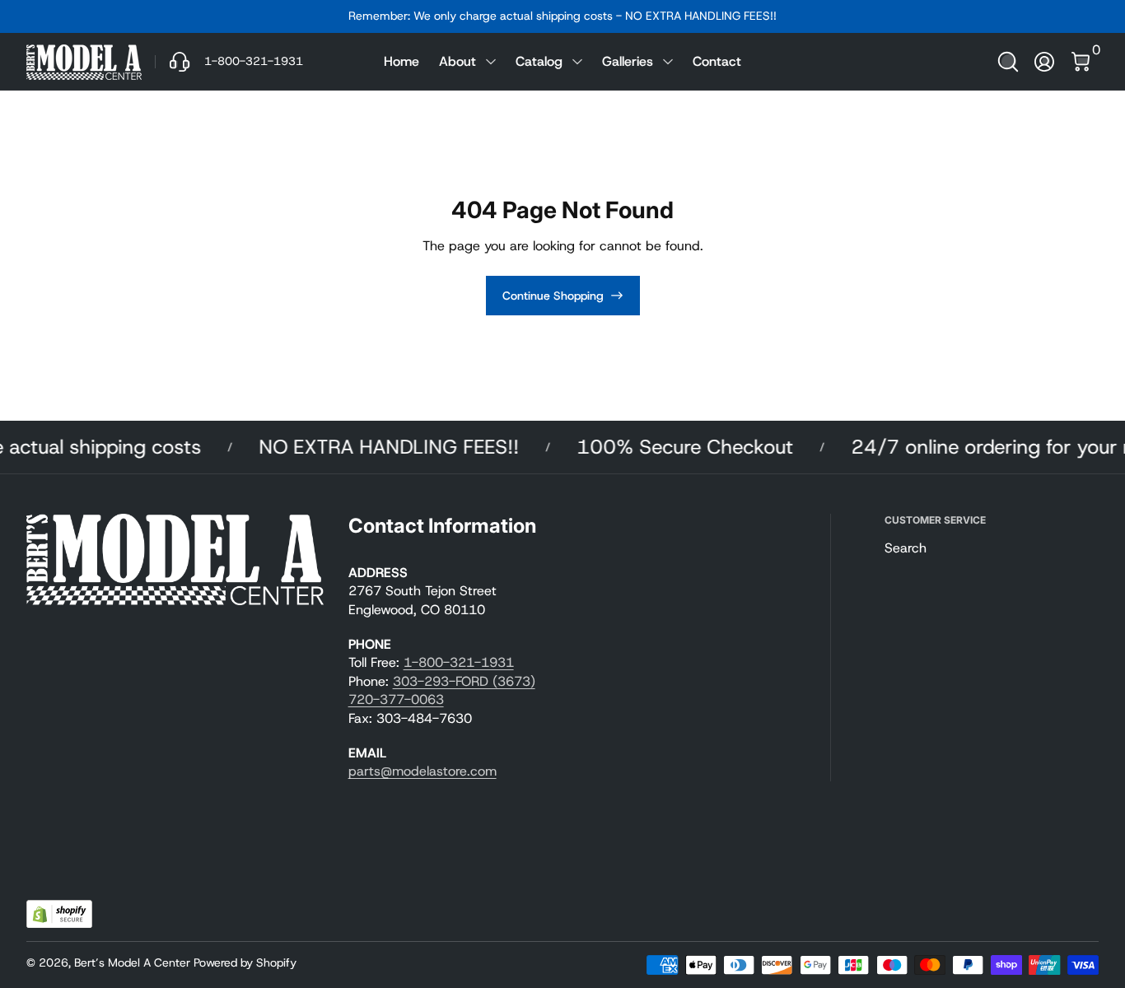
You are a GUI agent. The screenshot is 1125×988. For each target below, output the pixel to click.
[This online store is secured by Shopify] (59, 914)
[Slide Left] (312, 16)
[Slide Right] (813, 16)
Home (401, 61)
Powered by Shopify (245, 962)
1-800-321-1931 (459, 662)
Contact (717, 61)
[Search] (1008, 62)
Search (906, 548)
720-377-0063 (396, 699)
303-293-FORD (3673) (464, 681)
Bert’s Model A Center (132, 962)
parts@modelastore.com (422, 771)
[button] (1008, 62)
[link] (229, 61)
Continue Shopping (553, 295)
